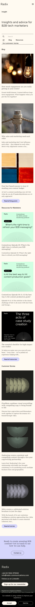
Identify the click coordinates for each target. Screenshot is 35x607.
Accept (9, 603)
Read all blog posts (10, 201)
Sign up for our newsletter (15, 584)
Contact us (17, 553)
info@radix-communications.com (15, 575)
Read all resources (10, 359)
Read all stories (9, 526)
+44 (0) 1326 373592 (10, 573)
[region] (17, 600)
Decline (25, 603)
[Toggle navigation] (33, 4)
